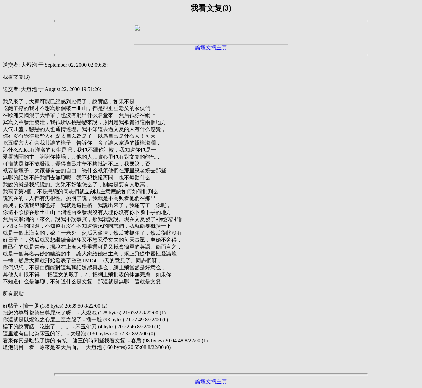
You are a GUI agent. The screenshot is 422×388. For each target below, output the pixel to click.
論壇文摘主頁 (211, 47)
